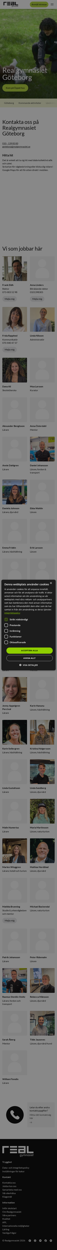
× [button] (51, 583)
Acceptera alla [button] (29, 650)
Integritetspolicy (12, 613)
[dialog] (28, 625)
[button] (28, 665)
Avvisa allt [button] (29, 658)
